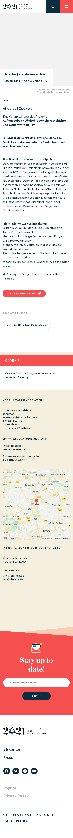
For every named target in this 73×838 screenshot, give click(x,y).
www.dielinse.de (14, 449)
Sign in (36, 696)
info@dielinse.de (13, 579)
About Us (11, 750)
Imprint (9, 788)
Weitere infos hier (21, 293)
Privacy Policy (16, 796)
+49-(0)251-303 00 (15, 460)
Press (8, 758)
